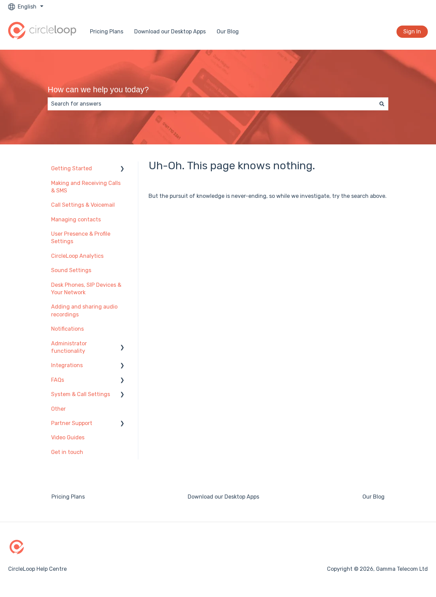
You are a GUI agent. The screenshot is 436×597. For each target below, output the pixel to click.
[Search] (381, 103)
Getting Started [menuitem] (71, 168)
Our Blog (228, 31)
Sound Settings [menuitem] (71, 270)
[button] (122, 169)
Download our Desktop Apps (170, 31)
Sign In (412, 31)
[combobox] (211, 103)
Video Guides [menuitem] (67, 437)
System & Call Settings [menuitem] (80, 394)
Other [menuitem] (58, 409)
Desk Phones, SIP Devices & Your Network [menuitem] (86, 289)
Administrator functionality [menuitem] (69, 347)
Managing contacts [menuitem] (76, 219)
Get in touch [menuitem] (67, 452)
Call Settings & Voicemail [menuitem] (83, 205)
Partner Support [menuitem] (71, 423)
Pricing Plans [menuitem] (68, 496)
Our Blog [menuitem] (373, 496)
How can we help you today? (98, 89)
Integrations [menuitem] (67, 365)
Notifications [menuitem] (67, 329)
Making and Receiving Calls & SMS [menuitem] (86, 187)
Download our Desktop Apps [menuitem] (223, 496)
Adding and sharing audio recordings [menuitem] (84, 310)
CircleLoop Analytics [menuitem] (77, 256)
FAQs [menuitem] (57, 380)
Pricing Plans (106, 31)
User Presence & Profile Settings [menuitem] (80, 238)
